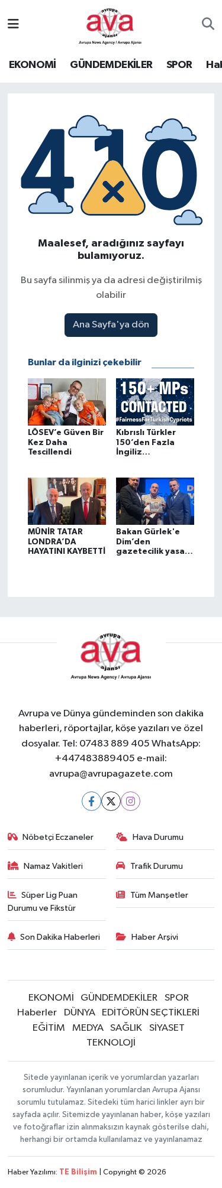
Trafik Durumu (156, 866)
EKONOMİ (32, 65)
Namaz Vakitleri (53, 866)
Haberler (37, 1013)
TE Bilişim (78, 1172)
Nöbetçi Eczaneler (58, 837)
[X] (111, 801)
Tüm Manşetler (159, 895)
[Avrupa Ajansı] (110, 24)
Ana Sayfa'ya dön (111, 325)
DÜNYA (79, 1013)
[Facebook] (91, 801)
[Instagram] (130, 801)
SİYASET (167, 1028)
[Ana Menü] (13, 25)
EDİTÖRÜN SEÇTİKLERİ (151, 1013)
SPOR (179, 65)
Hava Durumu (158, 837)
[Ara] (208, 25)
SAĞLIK (126, 1028)
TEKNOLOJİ (111, 1043)
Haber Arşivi (154, 937)
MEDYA (88, 1028)
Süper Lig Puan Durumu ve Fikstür (43, 902)
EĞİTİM (49, 1028)
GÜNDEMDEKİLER (111, 65)
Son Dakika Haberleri (60, 937)
